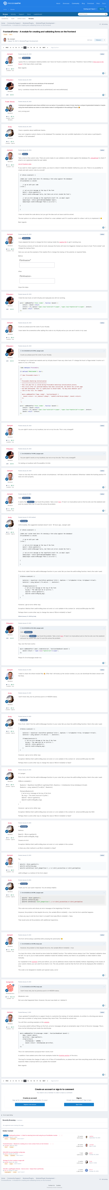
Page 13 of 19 (54, 47)
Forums (12, 9)
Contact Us (51, 1185)
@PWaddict (26, 58)
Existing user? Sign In (90, 9)
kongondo (9, 982)
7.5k (8, 996)
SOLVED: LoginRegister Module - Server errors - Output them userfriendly (23, 1168)
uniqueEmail (94, 158)
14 (28, 47)
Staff (12, 18)
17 (37, 47)
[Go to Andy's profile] (10, 133)
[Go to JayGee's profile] (86, 1137)
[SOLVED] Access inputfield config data (14, 1152)
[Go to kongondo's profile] (10, 988)
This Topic (99, 14)
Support (21, 14)
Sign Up (102, 9)
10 (16, 47)
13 (25, 47)
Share (90, 40)
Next (44, 47)
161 (8, 141)
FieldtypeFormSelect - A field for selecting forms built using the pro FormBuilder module (33, 1135)
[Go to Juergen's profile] (5, 40)
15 (31, 47)
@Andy (25, 154)
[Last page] (47, 47)
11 (19, 47)
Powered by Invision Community (54, 1187)
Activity (13, 14)
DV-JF (6, 1170)
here (59, 502)
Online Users (21, 18)
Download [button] (90, 3)
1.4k (8, 69)
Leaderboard (38, 14)
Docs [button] (104, 3)
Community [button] (75, 3)
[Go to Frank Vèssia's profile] (10, 107)
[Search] (106, 14)
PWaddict (9, 80)
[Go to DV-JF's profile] (86, 1170)
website (46, 1022)
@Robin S (31, 502)
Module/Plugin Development (29, 41)
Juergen (12, 39)
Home (5, 9)
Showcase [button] (66, 3)
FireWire (7, 1137)
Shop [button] (98, 3)
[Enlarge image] (37, 263)
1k (8, 94)
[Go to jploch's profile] (86, 1154)
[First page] (3, 47)
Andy (10, 127)
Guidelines (5, 18)
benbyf (6, 1162)
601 (8, 116)
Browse (5, 14)
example (34, 962)
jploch (6, 1154)
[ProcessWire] (11, 3)
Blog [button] (83, 3)
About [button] (58, 3)
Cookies (58, 1185)
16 (34, 47)
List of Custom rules (24, 164)
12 (21, 47)
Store (29, 14)
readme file (63, 242)
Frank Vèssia (9, 102)
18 (40, 47)
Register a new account (30, 1104)
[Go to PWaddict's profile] (10, 86)
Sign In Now (79, 1104)
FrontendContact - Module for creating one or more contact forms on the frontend (26, 1143)
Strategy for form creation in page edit (13, 1160)
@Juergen (24, 521)
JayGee (91, 1136)
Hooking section (64, 1055)
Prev (7, 47)
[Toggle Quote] (21, 350)
